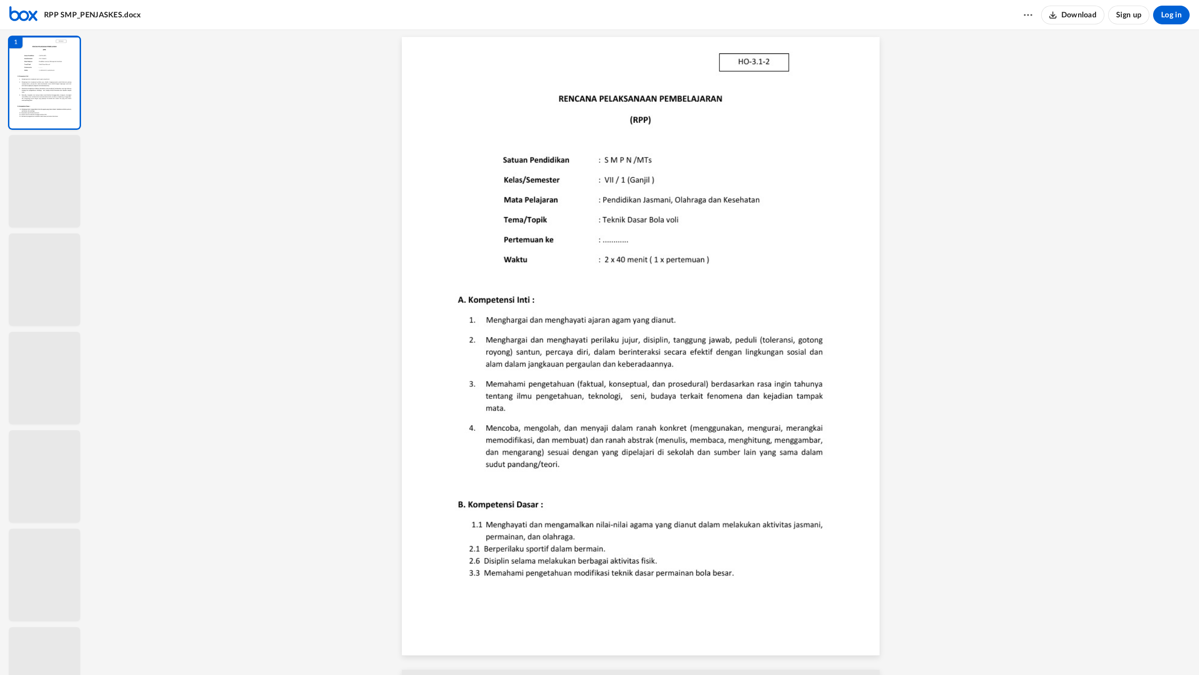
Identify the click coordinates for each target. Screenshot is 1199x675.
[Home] (23, 15)
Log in (1171, 15)
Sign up (1128, 15)
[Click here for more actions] (1028, 15)
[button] (44, 82)
